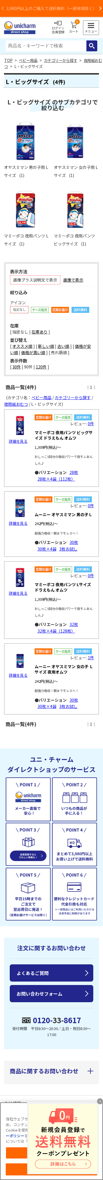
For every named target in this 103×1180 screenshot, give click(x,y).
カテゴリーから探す (60, 60)
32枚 (74, 624)
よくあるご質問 (33, 973)
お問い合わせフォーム (39, 993)
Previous (3, 8)
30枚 (74, 542)
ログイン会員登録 (58, 30)
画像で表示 (73, 280)
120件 (41, 367)
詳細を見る (18, 441)
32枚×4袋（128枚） (56, 631)
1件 (91, 657)
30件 (16, 367)
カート (73, 28)
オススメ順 (22, 346)
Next (100, 8)
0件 (91, 423)
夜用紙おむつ (16, 404)
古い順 (63, 346)
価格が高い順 (33, 352)
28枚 (74, 472)
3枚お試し (68, 549)
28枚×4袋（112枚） (56, 479)
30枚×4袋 (46, 549)
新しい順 (46, 346)
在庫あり (39, 332)
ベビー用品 (28, 60)
